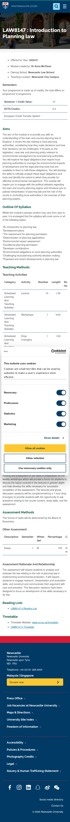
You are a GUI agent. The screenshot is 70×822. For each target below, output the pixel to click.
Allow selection (35, 458)
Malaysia (12, 675)
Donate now (17, 682)
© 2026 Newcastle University (47, 811)
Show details (51, 437)
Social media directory (51, 799)
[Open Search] (56, 6)
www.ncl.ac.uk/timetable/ (45, 622)
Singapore (27, 675)
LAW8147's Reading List (24, 608)
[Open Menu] (64, 6)
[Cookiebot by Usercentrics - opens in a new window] (51, 351)
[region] (35, 545)
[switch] (61, 403)
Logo (5, 6)
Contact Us (57, 805)
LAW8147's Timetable (22, 627)
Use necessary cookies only (35, 468)
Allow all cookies (35, 448)
